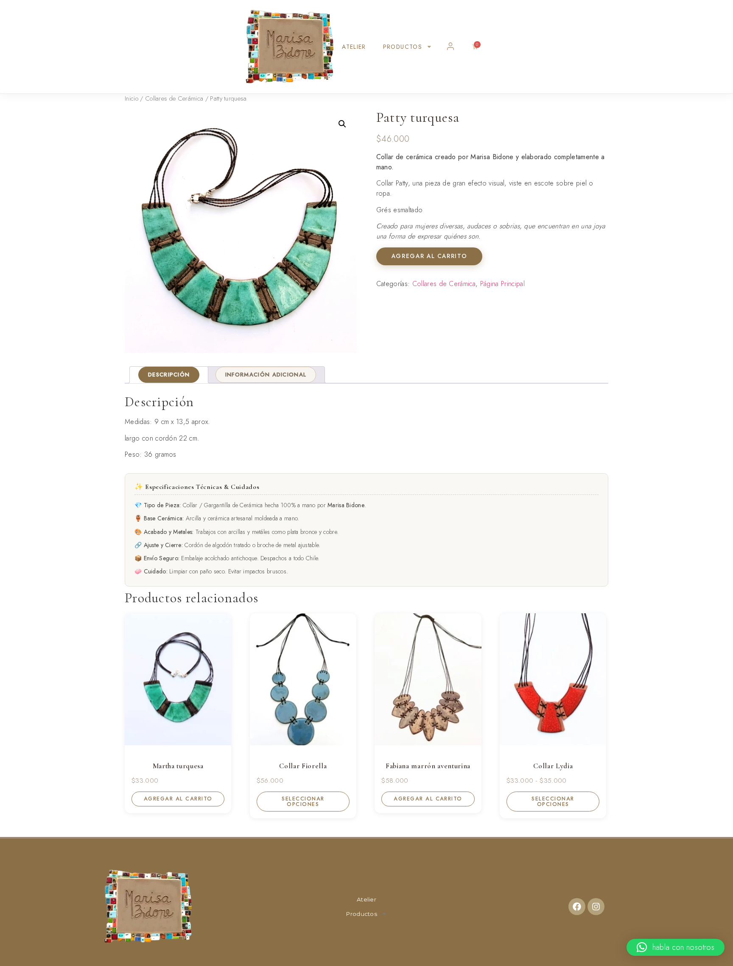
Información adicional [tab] (266, 375)
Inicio (131, 98)
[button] (342, 124)
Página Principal (502, 284)
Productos (402, 46)
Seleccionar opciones (303, 801)
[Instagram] (596, 906)
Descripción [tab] (169, 375)
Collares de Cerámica (174, 98)
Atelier (354, 46)
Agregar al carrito (429, 256)
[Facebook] (576, 906)
